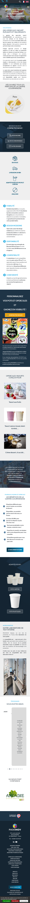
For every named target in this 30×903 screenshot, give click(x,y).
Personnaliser (23, 901)
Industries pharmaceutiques (15, 852)
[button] (19, 1)
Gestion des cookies (15, 894)
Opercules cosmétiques (15, 863)
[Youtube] (16, 842)
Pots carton (15, 865)
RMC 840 (15, 878)
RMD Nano (15, 875)
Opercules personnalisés (15, 862)
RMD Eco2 (15, 873)
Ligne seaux (15, 880)
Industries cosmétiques (15, 850)
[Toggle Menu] (28, 7)
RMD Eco (15, 871)
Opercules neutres (15, 860)
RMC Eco (15, 876)
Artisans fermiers (15, 845)
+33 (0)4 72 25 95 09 (16, 838)
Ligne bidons (15, 882)
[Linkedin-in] (13, 842)
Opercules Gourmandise (15, 856)
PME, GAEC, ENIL (15, 847)
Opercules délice (15, 858)
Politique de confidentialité (15, 892)
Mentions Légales (15, 890)
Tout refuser (15, 901)
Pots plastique (15, 867)
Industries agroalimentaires (15, 849)
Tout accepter (6, 901)
